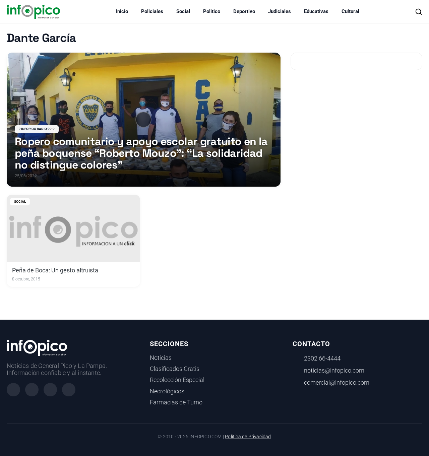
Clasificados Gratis (174, 369)
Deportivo (244, 11)
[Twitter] (50, 389)
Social (183, 11)
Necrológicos (167, 391)
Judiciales (279, 11)
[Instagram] (32, 389)
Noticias (161, 357)
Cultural (350, 11)
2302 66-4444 (322, 358)
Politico (211, 11)
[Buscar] (418, 11)
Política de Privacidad (248, 437)
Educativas (316, 11)
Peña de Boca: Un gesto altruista (55, 270)
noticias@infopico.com (334, 370)
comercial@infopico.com (336, 382)
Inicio (122, 11)
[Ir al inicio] (33, 12)
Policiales (152, 11)
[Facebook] (13, 389)
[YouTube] (68, 389)
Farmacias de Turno (176, 402)
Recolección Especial (177, 380)
